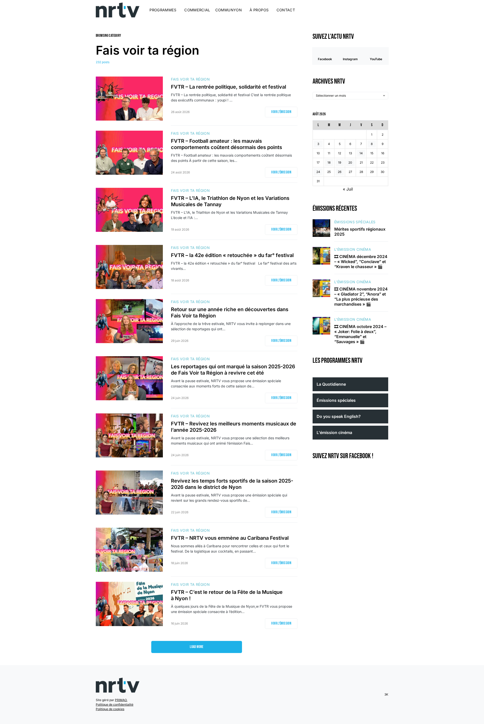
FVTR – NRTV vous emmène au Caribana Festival (231, 538)
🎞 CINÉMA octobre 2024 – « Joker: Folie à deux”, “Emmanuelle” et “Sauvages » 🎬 (360, 334)
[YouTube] (378, 10)
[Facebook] (366, 10)
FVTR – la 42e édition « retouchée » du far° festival (233, 255)
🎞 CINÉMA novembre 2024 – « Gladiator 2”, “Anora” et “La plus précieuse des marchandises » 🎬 (361, 297)
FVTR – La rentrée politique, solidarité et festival (228, 87)
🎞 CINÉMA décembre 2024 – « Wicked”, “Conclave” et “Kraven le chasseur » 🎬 (360, 261)
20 (350, 163)
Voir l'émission (281, 112)
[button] (386, 10)
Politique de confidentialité (114, 704)
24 (318, 172)
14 (361, 153)
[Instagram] (372, 10)
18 (328, 163)
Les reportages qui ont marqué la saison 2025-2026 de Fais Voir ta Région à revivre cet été (233, 370)
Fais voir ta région (190, 79)
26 (339, 172)
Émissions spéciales (355, 222)
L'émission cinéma (352, 249)
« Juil (348, 189)
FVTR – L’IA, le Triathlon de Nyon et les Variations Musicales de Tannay (230, 201)
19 (339, 163)
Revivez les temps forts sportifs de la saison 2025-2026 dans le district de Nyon (232, 484)
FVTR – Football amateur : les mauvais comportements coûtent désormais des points (226, 144)
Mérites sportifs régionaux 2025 (359, 232)
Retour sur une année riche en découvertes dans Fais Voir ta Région (229, 312)
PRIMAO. (121, 700)
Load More (196, 646)
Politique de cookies (110, 709)
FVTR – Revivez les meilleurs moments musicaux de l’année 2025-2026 (233, 427)
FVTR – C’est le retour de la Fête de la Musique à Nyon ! (227, 595)
